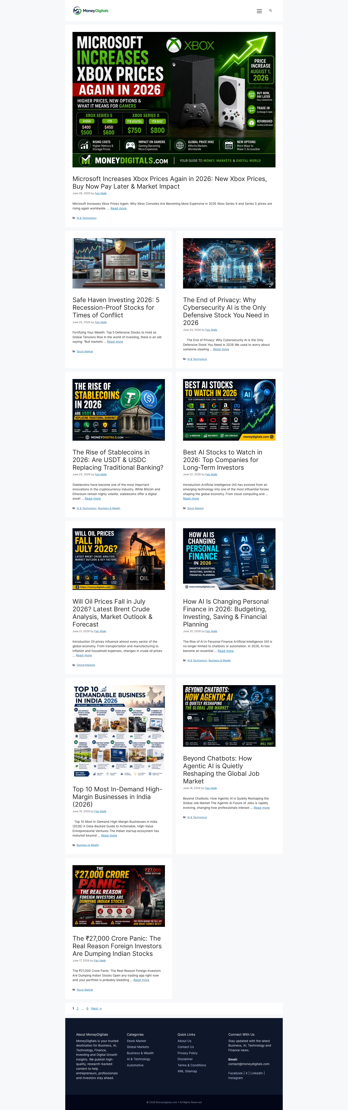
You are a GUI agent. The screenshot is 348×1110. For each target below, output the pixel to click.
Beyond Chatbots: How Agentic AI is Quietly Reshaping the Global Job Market (221, 769)
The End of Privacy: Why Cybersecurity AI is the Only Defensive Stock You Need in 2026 (226, 311)
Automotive (135, 1065)
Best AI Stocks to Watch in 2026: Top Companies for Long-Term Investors (222, 459)
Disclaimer (185, 1059)
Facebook (235, 1073)
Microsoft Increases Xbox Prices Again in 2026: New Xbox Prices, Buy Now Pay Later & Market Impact (169, 182)
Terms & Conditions (192, 1065)
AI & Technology (87, 217)
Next (96, 1008)
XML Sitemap (187, 1071)
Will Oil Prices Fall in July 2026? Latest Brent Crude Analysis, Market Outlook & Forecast (112, 613)
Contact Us (186, 1047)
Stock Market (85, 351)
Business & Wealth (109, 508)
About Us (184, 1041)
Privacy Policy (188, 1053)
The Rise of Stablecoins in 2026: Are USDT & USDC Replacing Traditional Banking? (117, 459)
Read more (119, 208)
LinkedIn (256, 1073)
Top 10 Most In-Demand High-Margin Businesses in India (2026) (117, 796)
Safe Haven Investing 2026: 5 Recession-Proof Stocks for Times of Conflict (116, 307)
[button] (271, 10)
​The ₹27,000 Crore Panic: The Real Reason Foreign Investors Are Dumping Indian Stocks (117, 945)
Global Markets (86, 664)
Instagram (235, 1078)
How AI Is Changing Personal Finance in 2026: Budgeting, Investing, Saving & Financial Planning (226, 613)
